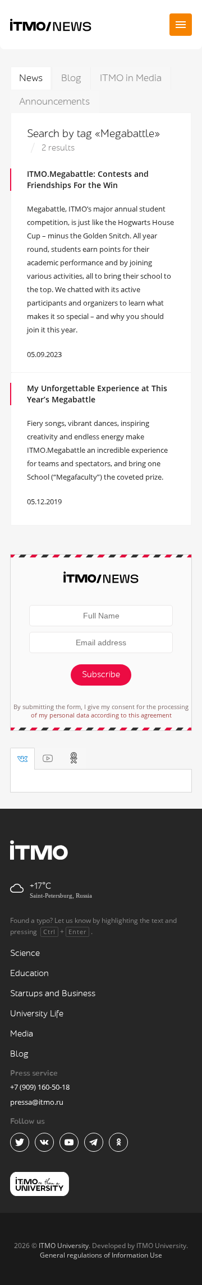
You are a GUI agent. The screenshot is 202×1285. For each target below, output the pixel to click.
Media (21, 1034)
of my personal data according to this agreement (101, 715)
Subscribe (101, 674)
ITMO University (64, 1245)
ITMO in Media (131, 78)
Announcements (54, 101)
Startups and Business (52, 993)
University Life (36, 1014)
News (31, 78)
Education (29, 973)
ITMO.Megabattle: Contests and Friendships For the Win (88, 179)
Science (25, 953)
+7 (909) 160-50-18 (40, 1087)
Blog (71, 78)
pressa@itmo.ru (36, 1102)
